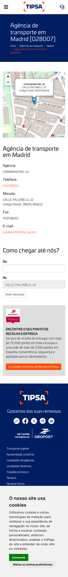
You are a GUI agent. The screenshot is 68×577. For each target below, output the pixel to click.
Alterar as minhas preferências (33, 564)
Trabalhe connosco (18, 472)
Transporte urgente (18, 448)
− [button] (8, 82)
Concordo (18, 557)
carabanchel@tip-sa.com (19, 232)
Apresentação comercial (20, 454)
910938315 (11, 185)
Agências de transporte (31, 45)
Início (13, 45)
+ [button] (8, 76)
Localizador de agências (20, 460)
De (5, 261)
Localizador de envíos (19, 466)
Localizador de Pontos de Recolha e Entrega (33, 366)
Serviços (11, 478)
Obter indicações (15, 294)
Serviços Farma (15, 483)
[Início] (34, 7)
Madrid (50, 45)
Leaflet (61, 136)
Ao (5, 277)
